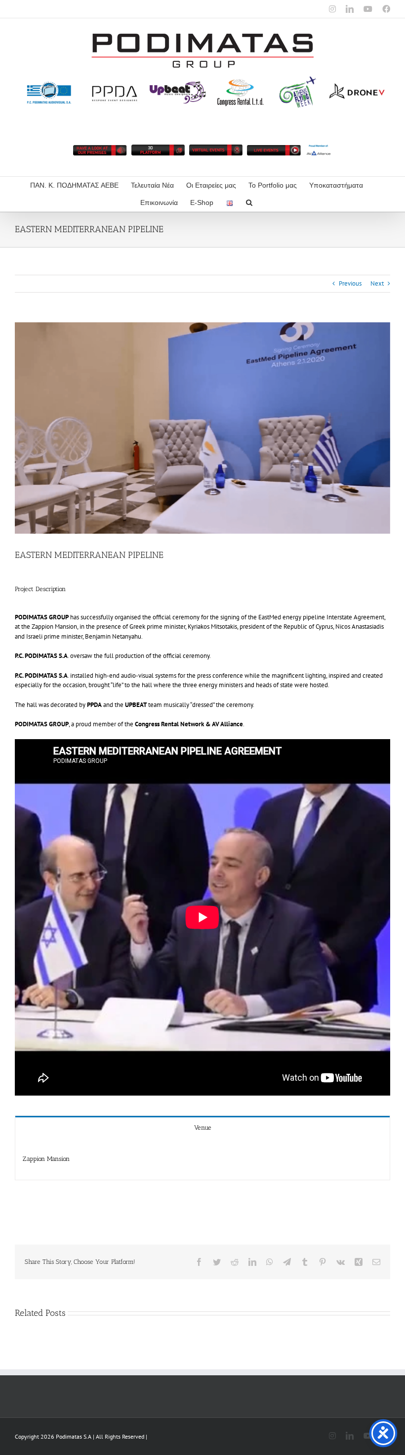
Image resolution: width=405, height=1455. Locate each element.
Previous (350, 283)
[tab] (202, 1127)
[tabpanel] (202, 1159)
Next (377, 283)
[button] (249, 202)
